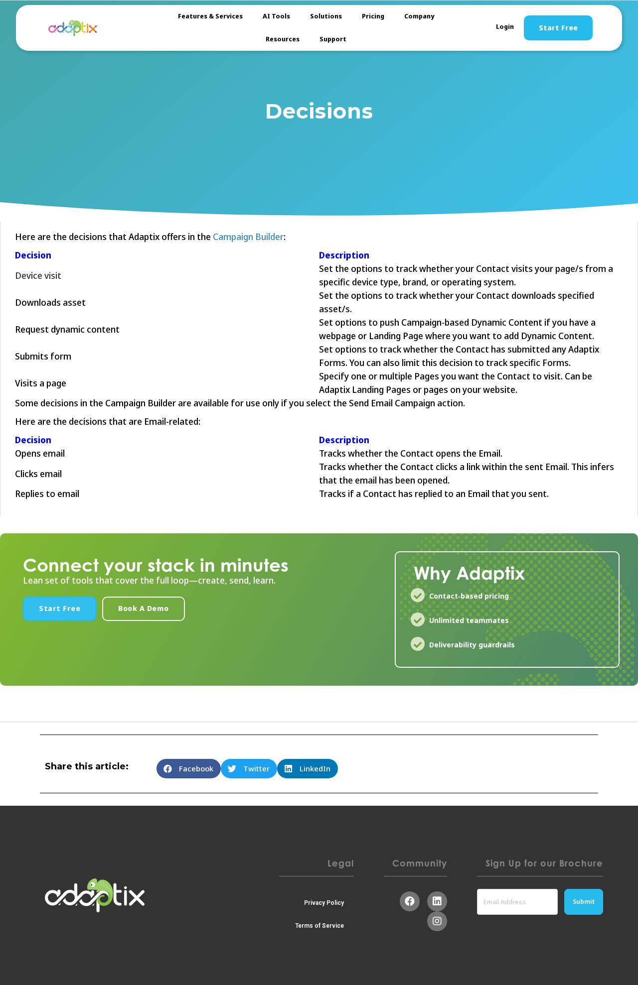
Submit (584, 901)
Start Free (558, 27)
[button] (59, 609)
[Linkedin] (437, 901)
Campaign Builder (247, 237)
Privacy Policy (324, 902)
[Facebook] (410, 901)
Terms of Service (319, 925)
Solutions (326, 16)
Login (505, 26)
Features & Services (210, 16)
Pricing (373, 16)
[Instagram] (437, 921)
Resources (283, 39)
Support (332, 39)
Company (419, 16)
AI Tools (276, 16)
